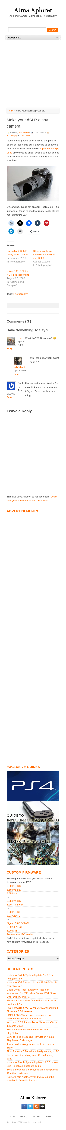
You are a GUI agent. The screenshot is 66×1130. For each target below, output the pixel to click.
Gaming (23, 1116)
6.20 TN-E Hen (15, 904)
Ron (20, 338)
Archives (36, 1116)
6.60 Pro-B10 (14, 886)
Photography (12, 135)
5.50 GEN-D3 (14, 926)
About (48, 1116)
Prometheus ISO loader (20, 934)
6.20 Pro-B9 (13, 912)
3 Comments (24, 135)
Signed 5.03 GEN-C (18, 923)
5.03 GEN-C (13, 915)
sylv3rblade (24, 132)
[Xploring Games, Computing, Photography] (33, 9)
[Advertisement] (33, 62)
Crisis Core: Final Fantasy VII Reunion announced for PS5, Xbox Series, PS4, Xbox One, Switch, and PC (31, 993)
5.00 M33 (12, 930)
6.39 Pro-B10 (14, 889)
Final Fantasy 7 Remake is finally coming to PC (33, 1051)
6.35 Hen (12, 893)
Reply (9, 348)
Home (11, 111)
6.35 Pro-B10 (14, 900)
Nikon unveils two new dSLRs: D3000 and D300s (44, 254)
